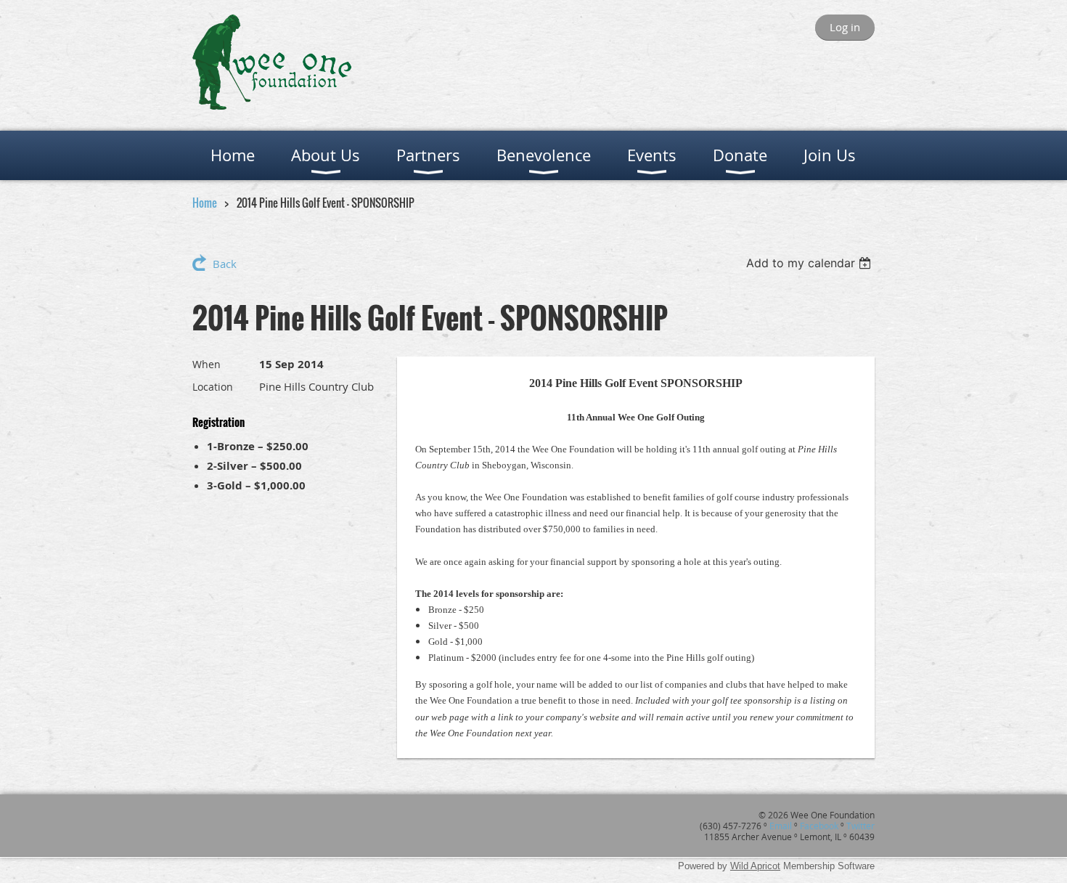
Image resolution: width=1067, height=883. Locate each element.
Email (780, 825)
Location (212, 387)
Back (225, 263)
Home (204, 203)
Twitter (860, 825)
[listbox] (810, 263)
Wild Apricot (755, 865)
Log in (845, 27)
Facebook (819, 825)
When (206, 364)
